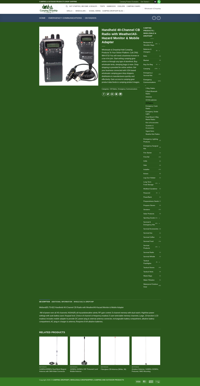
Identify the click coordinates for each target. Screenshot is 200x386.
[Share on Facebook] (104, 94)
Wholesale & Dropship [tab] (84, 302)
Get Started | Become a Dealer (83, 6)
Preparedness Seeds (151, 201)
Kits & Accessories (152, 122)
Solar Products (148, 214)
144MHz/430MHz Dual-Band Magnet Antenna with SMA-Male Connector (52, 370)
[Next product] (154, 18)
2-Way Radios (150, 88)
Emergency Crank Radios (152, 107)
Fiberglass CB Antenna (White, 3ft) (113, 369)
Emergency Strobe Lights (152, 113)
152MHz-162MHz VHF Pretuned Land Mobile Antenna (84, 370)
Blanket (146, 60)
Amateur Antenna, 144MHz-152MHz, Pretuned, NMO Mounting (145, 370)
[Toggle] (159, 44)
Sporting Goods (149, 218)
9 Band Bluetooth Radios (151, 93)
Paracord (146, 193)
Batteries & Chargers (147, 50)
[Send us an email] (155, 1)
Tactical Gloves (148, 267)
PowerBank (147, 197)
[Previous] (39, 356)
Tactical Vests (148, 272)
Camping (146, 69)
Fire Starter (147, 153)
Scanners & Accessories (150, 127)
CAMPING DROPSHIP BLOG (112, 11)
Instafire (146, 169)
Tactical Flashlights (147, 262)
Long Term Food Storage (148, 183)
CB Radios (90, 18)
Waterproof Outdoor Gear (150, 285)
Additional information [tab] (62, 302)
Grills (145, 161)
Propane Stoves (149, 205)
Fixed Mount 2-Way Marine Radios (152, 118)
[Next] (160, 356)
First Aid (146, 157)
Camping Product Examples (129, 2)
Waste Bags (147, 276)
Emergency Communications (65, 18)
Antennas (149, 97)
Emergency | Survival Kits (148, 74)
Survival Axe (147, 233)
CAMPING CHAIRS (133, 6)
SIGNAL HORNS (95, 11)
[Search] (67, 6)
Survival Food (148, 241)
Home (42, 18)
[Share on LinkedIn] (120, 94)
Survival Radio (148, 252)
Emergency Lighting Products (150, 140)
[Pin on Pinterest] (116, 94)
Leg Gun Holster (149, 178)
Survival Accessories (150, 229)
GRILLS (69, 11)
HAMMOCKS (111, 6)
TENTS (102, 6)
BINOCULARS (81, 11)
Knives (145, 174)
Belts (145, 56)
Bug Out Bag (148, 64)
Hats (145, 165)
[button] (152, 0)
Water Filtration (149, 280)
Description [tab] (44, 302)
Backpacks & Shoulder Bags (148, 43)
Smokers (146, 209)
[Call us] (159, 1)
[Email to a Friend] (112, 94)
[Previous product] (158, 18)
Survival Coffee (149, 237)
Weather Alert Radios (153, 134)
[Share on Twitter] (108, 94)
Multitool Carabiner (150, 189)
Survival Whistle (149, 256)
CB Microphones (151, 100)
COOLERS (121, 6)
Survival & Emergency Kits (149, 223)
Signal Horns (150, 131)
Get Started (144, 2)
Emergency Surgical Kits (150, 147)
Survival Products (146, 247)
